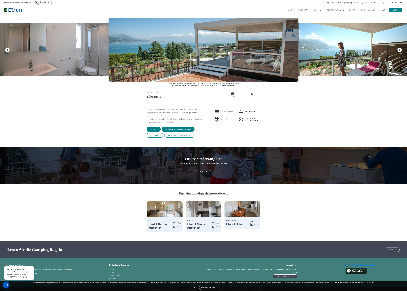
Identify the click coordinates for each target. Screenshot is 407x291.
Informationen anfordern (178, 129)
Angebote (112, 278)
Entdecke (203, 172)
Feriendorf (303, 10)
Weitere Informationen (208, 287)
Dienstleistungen (335, 10)
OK (194, 287)
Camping (317, 10)
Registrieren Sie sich (285, 276)
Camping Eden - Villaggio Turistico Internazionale (356, 265)
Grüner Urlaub (368, 10)
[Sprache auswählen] (384, 2)
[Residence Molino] (41, 2)
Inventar (155, 135)
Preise (352, 10)
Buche (396, 10)
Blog (383, 10)
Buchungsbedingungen (179, 135)
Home (289, 10)
